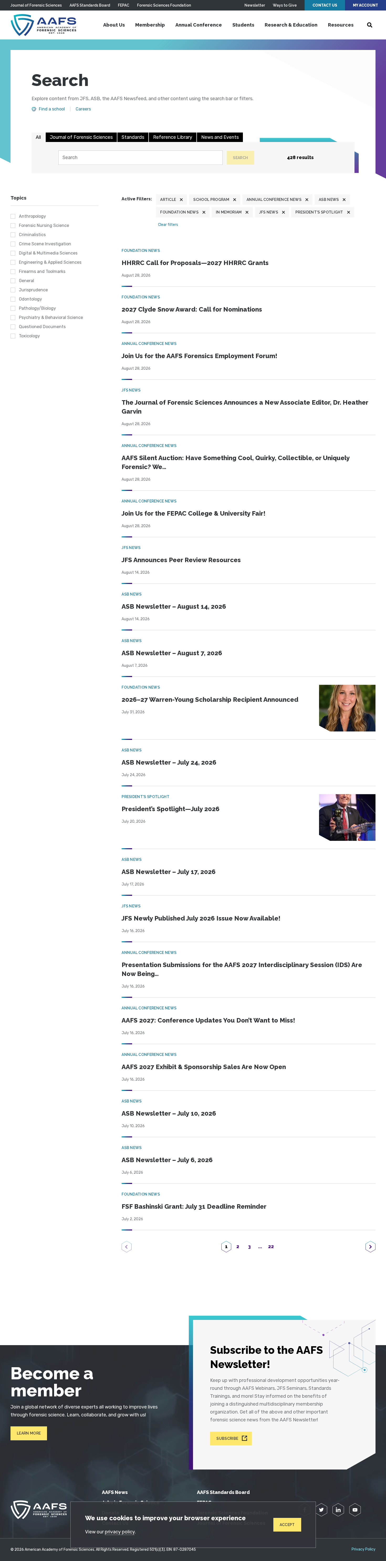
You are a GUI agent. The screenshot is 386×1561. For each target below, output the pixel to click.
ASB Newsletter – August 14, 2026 (174, 606)
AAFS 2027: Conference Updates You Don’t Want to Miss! (208, 1020)
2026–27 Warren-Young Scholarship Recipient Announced (210, 699)
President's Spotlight (319, 212)
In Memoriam (229, 212)
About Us (114, 25)
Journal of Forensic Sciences (36, 5)
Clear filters (168, 224)
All (38, 137)
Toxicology (29, 335)
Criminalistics (32, 234)
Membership (150, 25)
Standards (133, 137)
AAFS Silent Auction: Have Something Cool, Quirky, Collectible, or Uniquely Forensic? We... (236, 462)
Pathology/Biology (37, 308)
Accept (287, 1525)
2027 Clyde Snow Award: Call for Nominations (192, 309)
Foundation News (179, 212)
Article (168, 199)
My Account (365, 5)
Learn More (29, 1433)
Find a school (52, 109)
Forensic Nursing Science (44, 225)
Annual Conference (198, 25)
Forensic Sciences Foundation (164, 5)
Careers (83, 109)
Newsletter (254, 5)
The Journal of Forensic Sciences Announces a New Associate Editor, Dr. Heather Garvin (245, 407)
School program (211, 199)
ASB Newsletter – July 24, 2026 (169, 762)
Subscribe (227, 1438)
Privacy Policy (363, 1549)
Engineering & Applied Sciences (50, 262)
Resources (340, 25)
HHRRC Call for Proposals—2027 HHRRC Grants (195, 263)
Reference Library (172, 137)
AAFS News (115, 1492)
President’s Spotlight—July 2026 (171, 809)
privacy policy (120, 1532)
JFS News (268, 212)
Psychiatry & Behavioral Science (51, 317)
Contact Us (324, 5)
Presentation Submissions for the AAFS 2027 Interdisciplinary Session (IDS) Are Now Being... (242, 969)
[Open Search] (369, 25)
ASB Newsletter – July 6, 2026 (167, 1160)
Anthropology (32, 216)
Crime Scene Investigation (45, 243)
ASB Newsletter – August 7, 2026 (172, 653)
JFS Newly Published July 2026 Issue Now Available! (201, 918)
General (26, 280)
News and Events (220, 137)
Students (243, 25)
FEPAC (123, 5)
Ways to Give (285, 5)
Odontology (30, 299)
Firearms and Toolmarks (42, 271)
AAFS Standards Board (90, 5)
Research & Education (291, 25)
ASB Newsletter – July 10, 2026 (169, 1113)
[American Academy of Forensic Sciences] (43, 25)
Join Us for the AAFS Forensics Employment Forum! (199, 356)
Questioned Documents (42, 326)
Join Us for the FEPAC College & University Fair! (193, 513)
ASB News (329, 199)
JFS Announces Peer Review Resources (181, 560)
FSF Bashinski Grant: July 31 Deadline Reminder (194, 1206)
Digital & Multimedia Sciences (48, 253)
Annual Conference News (274, 199)
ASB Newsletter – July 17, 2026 (169, 872)
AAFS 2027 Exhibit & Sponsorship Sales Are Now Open (204, 1067)
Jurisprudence (33, 289)
